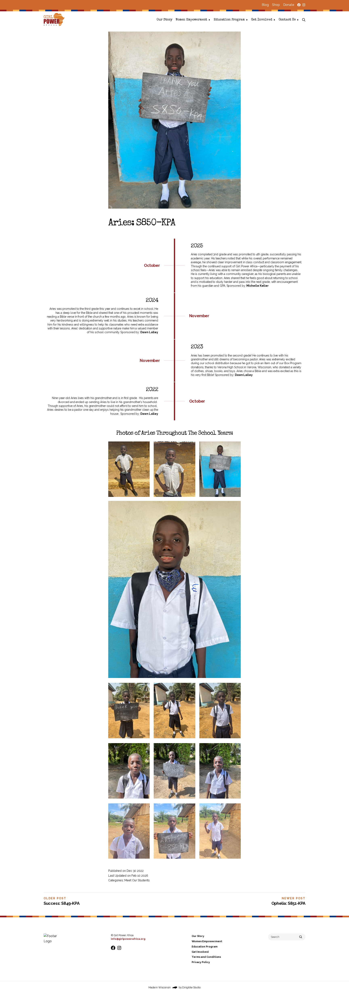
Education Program (229, 19)
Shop (276, 5)
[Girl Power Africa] (55, 20)
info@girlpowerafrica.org (128, 938)
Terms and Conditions (206, 957)
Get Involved (261, 19)
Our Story (164, 19)
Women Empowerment (191, 19)
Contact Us (287, 19)
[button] (303, 19)
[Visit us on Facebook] (299, 4)
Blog (265, 5)
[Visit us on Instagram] (303, 4)
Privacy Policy (201, 962)
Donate (288, 5)
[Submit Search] (300, 937)
